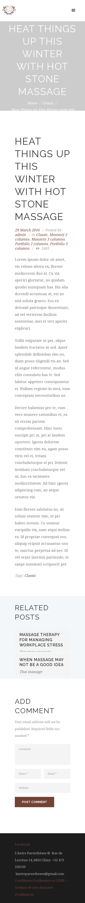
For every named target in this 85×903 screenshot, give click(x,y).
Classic (47, 103)
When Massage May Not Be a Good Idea (41, 662)
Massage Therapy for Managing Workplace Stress (41, 639)
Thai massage (30, 672)
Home (32, 103)
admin (20, 235)
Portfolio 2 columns (31, 244)
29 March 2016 (27, 230)
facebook (22, 844)
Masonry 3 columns (47, 239)
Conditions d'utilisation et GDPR (40, 881)
